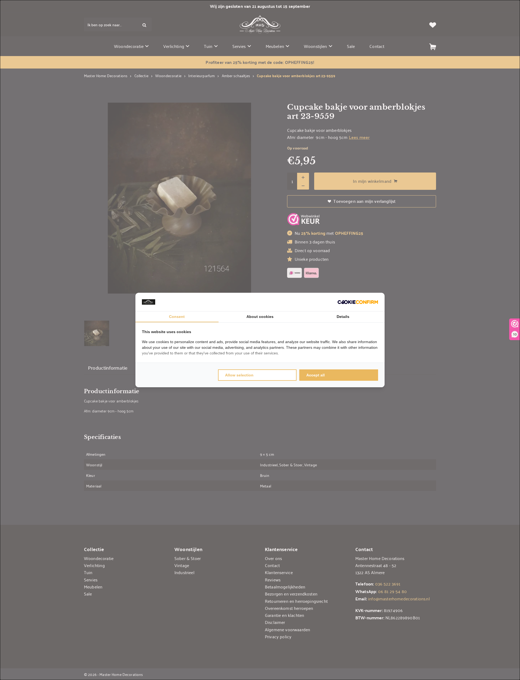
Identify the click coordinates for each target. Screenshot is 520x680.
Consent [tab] (177, 316)
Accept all (315, 375)
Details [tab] (343, 316)
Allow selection (239, 375)
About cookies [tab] (260, 316)
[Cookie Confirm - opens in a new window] (357, 302)
